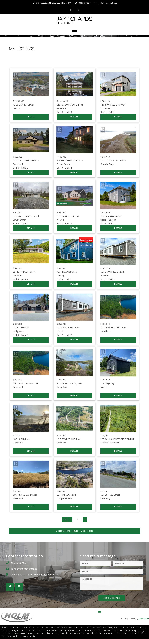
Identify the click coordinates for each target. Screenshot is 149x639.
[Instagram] (78, 10)
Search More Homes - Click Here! (74, 531)
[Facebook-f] (70, 10)
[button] (74, 30)
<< (64, 519)
